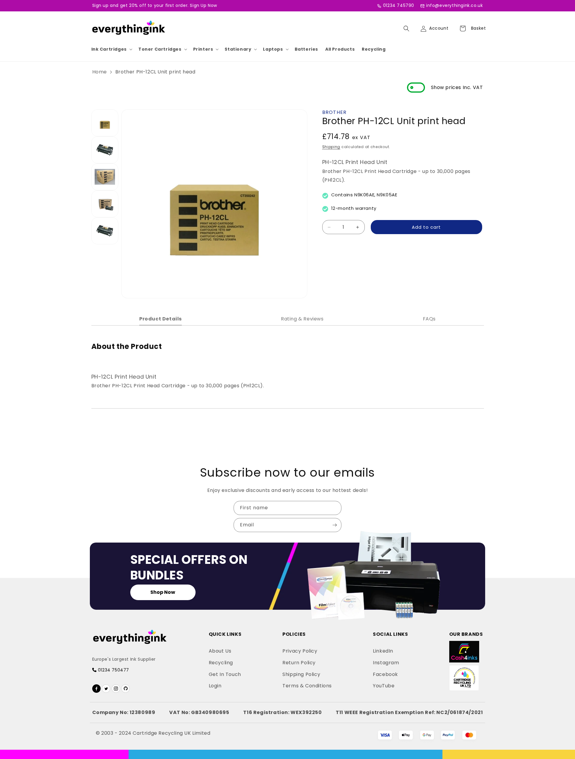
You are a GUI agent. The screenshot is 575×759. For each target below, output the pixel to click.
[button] (111, 49)
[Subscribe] (334, 525)
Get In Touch (225, 674)
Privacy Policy (299, 650)
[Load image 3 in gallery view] (104, 176)
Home (99, 71)
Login (215, 685)
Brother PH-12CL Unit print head (155, 71)
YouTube (383, 685)
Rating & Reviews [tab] (302, 318)
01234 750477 (112, 670)
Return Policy (299, 662)
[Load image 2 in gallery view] (104, 149)
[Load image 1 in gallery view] (104, 122)
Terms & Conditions (307, 685)
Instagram (386, 662)
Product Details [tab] (160, 318)
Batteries (306, 49)
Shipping (331, 146)
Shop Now (162, 592)
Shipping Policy (301, 674)
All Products (340, 49)
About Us (220, 650)
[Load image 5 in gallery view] (104, 230)
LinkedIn (383, 650)
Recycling (373, 49)
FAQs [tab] (429, 318)
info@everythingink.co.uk (454, 5)
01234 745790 (398, 5)
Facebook (385, 674)
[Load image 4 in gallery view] (104, 203)
